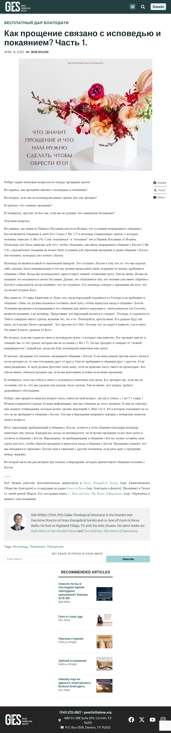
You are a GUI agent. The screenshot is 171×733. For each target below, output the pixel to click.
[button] (132, 6)
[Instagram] (163, 720)
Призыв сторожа (70, 638)
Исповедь (20, 546)
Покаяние (37, 546)
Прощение (55, 546)
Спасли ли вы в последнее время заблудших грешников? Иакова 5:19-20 (73, 591)
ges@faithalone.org (98, 712)
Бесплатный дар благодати (36, 23)
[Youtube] (152, 720)
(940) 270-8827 (70, 712)
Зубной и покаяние (72, 660)
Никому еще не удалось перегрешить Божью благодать (74, 682)
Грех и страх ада (70, 616)
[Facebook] (131, 720)
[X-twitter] (142, 720)
